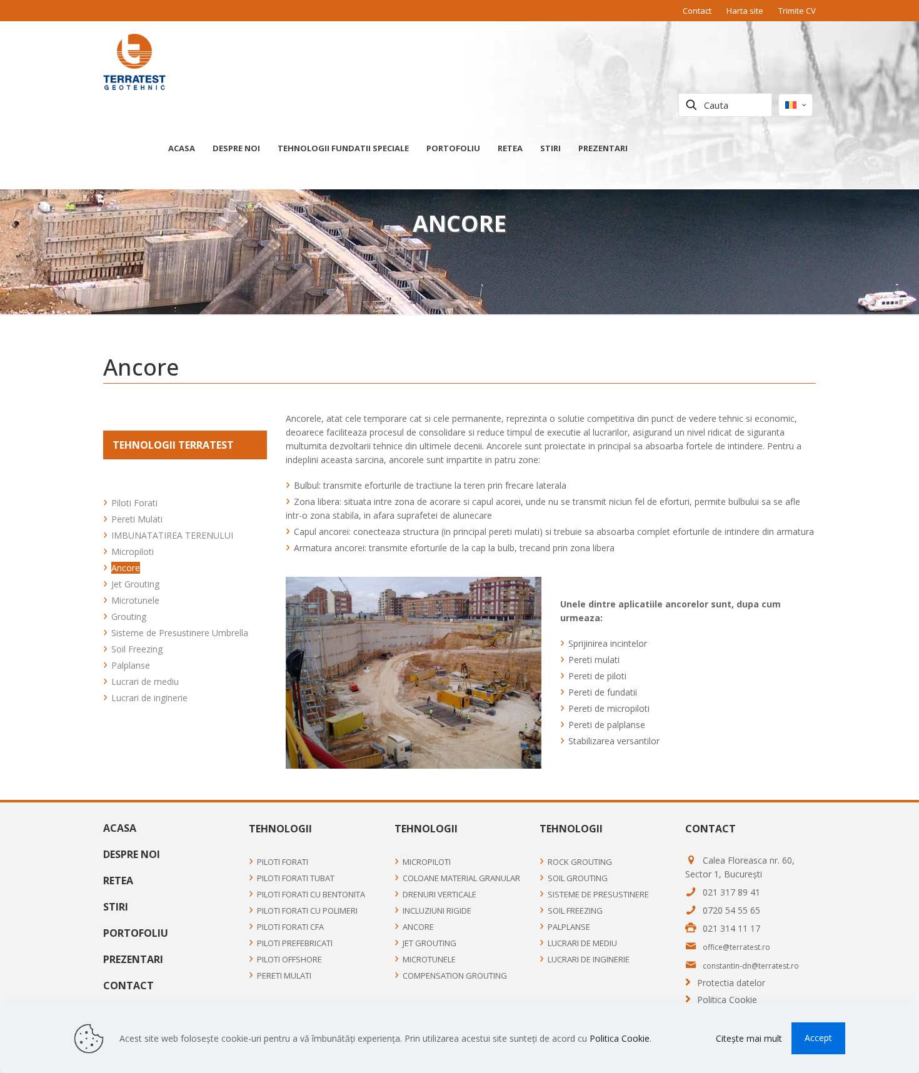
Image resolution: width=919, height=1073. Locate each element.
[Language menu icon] (795, 105)
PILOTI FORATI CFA (290, 926)
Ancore (125, 568)
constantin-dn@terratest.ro (751, 966)
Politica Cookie (727, 1000)
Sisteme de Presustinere (598, 894)
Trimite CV (797, 10)
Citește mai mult (749, 1038)
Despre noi (131, 854)
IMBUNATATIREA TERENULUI (172, 535)
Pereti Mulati (137, 519)
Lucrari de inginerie (149, 698)
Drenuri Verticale (439, 894)
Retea (118, 880)
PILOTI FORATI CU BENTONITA (311, 894)
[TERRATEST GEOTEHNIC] (134, 61)
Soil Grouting (578, 878)
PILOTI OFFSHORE (289, 959)
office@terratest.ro (736, 947)
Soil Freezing (137, 649)
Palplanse (130, 665)
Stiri (115, 907)
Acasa (119, 828)
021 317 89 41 (731, 892)
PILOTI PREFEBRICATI (295, 943)
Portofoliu (135, 933)
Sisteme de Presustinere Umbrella (179, 633)
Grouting (128, 616)
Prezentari (133, 959)
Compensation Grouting (455, 975)
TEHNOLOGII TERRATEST (173, 445)
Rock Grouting (580, 861)
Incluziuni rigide (437, 910)
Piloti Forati (134, 503)
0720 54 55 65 (731, 910)
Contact (697, 10)
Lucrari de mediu (145, 681)
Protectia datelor (731, 983)
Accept (818, 1038)
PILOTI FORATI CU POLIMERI (307, 910)
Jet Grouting (135, 584)
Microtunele (135, 600)
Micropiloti (132, 551)
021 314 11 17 (731, 928)
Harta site (744, 10)
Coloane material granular (461, 878)
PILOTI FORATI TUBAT (295, 878)
